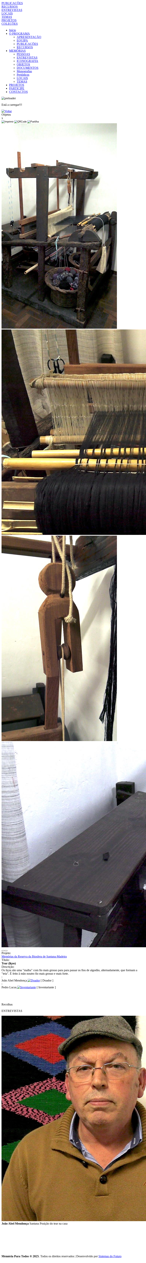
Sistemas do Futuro (109, 1256)
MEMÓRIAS (17, 50)
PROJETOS (9, 20)
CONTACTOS (18, 91)
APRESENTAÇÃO (29, 37)
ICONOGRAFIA (27, 61)
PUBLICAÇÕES (12, 3)
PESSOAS (23, 54)
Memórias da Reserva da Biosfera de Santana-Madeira (34, 956)
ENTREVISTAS (12, 10)
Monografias (24, 71)
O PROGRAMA (19, 33)
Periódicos (23, 74)
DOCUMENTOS (27, 67)
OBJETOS (23, 64)
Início (12, 30)
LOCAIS (7, 13)
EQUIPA (22, 40)
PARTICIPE (16, 88)
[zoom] (59, 327)
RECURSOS (10, 6)
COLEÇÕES (10, 23)
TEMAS (7, 16)
